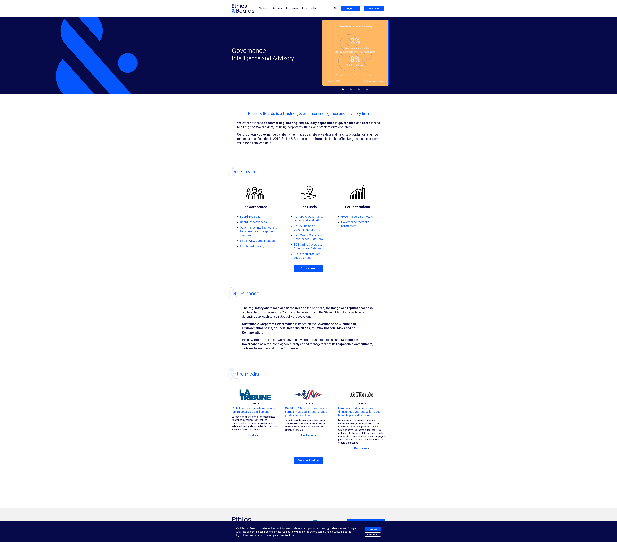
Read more (254, 435)
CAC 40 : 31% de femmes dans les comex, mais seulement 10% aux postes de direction (307, 411)
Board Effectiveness (253, 222)
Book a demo (308, 268)
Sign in (350, 8)
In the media (309, 8)
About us (264, 8)
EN (335, 8)
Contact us (374, 8)
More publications (308, 460)
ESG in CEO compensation (257, 240)
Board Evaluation (251, 216)
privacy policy (300, 531)
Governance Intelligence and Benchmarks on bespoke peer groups (258, 231)
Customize (372, 534)
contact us (287, 535)
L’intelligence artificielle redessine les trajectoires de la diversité (253, 409)
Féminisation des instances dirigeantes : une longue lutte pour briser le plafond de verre (359, 411)
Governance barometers (357, 216)
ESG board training (252, 246)
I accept (373, 529)
